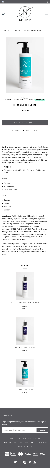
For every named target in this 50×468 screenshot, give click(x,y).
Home (4, 30)
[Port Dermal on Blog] (34, 463)
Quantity (25, 110)
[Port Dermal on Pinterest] (29, 463)
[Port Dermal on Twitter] (15, 463)
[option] (25, 65)
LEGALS (27, 442)
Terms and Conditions (12, 442)
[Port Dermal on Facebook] (20, 463)
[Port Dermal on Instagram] (25, 463)
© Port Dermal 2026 (18, 439)
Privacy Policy (34, 439)
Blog (33, 442)
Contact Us (42, 442)
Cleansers (15, 30)
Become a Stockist (25, 446)
